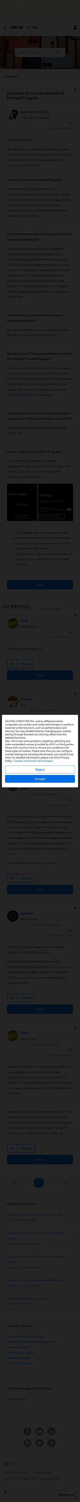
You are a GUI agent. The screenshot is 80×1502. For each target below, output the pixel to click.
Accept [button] (40, 778)
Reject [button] (40, 769)
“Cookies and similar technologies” (33, 760)
